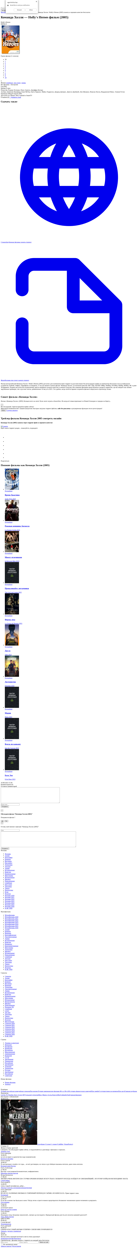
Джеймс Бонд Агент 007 (16, 1095)
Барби (65, 1095)
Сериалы (8, 976)
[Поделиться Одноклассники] (6, 445)
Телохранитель (6, 1224)
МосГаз (60, 1095)
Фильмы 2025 (9, 904)
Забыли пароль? (6, 1246)
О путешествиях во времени (108, 1091)
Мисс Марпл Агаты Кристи (47, 1095)
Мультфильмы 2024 (11, 924)
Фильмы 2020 (9, 895)
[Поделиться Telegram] (6, 457)
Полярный (4, 1195)
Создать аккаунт (12, 410)
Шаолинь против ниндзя (9, 1173)
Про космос (34, 1091)
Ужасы (7, 888)
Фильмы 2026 (9, 906)
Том (68, 1095)
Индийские (9, 1050)
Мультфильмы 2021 (11, 919)
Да (2, 821)
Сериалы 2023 (10, 1029)
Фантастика (9, 890)
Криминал (8, 944)
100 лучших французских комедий (79, 1091)
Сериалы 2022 (10, 1027)
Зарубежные (9, 1059)
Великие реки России (8, 1166)
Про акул (121, 1091)
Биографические (10, 935)
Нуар (6, 892)
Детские (8, 866)
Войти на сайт (44, 1242)
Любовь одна (5, 1151)
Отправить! (5, 848)
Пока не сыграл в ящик (9, 1209)
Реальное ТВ (9, 1007)
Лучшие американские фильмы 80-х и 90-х (52, 1091)
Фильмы (8, 854)
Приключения (10, 881)
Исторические (10, 870)
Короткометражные (11, 946)
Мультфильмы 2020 (11, 917)
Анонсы (8, 1084)
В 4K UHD (8, 908)
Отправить (5, 806)
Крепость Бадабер (7, 1159)
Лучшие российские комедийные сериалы (15, 1091)
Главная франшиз (76, 1095)
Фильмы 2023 (9, 901)
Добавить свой (15, 97)
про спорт (17, 83)
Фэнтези (8, 894)
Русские (7, 1070)
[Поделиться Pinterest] (6, 453)
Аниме (7, 856)
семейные (9, 83)
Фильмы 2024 (9, 903)
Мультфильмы (10, 915)
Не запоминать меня (10, 1244)
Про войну (8, 863)
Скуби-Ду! (4, 1095)
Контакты (17, 1238)
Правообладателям (7, 1238)
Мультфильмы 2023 (11, 922)
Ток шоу (8, 1012)
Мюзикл (8, 879)
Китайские (8, 1046)
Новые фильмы (10, 1082)
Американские (10, 1054)
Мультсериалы (10, 1002)
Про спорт (8, 885)
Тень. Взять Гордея (7, 1217)
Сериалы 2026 (10, 1034)
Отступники (5, 1202)
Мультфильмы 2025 (11, 926)
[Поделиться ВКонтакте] (6, 437)
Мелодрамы (9, 875)
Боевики (8, 859)
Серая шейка (5, 1180)
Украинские (9, 1061)
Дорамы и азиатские (12, 1043)
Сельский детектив (31, 1095)
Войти (3, 410)
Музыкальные (10, 877)
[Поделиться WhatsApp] (6, 449)
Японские (8, 1045)
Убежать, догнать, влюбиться (11, 1231)
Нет (6, 821)
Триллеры (8, 886)
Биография (8, 857)
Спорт (7, 1011)
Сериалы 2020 (10, 1023)
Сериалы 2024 (10, 1031)
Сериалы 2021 (10, 1025)
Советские (8, 1075)
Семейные (8, 883)
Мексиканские (10, 1052)
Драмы (7, 868)
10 (5, 77)
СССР (7, 1057)
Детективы (8, 865)
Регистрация (16, 1246)
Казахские (8, 1056)
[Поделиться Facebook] (6, 441)
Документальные (11, 937)
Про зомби (95, 1091)
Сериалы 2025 (10, 1032)
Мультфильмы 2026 (11, 928)
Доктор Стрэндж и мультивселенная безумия (16, 1188)
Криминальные (10, 874)
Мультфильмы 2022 (11, 920)
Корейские (8, 1048)
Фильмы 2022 (9, 899)
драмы (23, 83)
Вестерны (8, 861)
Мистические (9, 1021)
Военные (8, 933)
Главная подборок (131, 1091)
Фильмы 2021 (9, 897)
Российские (9, 1063)
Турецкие (8, 1066)
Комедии (8, 872)
